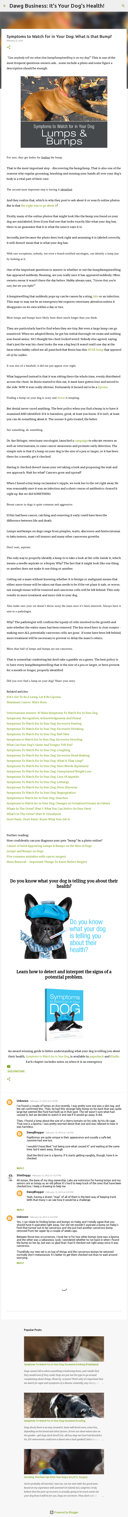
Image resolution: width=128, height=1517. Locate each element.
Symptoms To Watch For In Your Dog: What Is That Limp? (45, 760)
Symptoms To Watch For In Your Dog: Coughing (39, 750)
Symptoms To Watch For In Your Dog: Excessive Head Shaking (49, 755)
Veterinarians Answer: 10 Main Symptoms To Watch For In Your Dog (52, 713)
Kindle (114, 1056)
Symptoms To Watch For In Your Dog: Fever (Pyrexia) (42, 787)
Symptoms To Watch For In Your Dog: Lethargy (38, 782)
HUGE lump (95, 349)
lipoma (102, 387)
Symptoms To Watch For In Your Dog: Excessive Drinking (45, 728)
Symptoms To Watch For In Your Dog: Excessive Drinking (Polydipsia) (61, 1364)
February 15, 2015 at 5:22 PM (59, 1192)
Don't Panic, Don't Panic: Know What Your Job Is (39, 819)
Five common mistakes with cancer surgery (36, 856)
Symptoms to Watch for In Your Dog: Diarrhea (37, 798)
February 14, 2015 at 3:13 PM (43, 1101)
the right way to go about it (39, 205)
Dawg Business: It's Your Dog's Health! (56, 6)
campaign (81, 440)
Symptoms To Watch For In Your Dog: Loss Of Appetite (43, 776)
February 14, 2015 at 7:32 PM (59, 1132)
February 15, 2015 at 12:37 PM (46, 1175)
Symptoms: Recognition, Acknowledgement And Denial (44, 718)
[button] (9, 47)
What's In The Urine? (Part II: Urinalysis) (34, 814)
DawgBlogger (35, 1132)
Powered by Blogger (66, 1512)
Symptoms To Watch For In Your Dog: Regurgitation (41, 792)
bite (95, 296)
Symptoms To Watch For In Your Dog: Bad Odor (38, 734)
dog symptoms (16, 1071)
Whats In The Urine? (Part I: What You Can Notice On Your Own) (49, 808)
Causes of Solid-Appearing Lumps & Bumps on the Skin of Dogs (49, 846)
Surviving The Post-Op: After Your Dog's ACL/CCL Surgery (56, 1477)
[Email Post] (9, 1068)
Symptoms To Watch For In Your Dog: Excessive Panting (44, 723)
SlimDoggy (24, 1175)
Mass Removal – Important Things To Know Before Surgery (47, 861)
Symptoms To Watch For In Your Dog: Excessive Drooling (54, 1420)
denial (61, 397)
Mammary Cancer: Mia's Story (27, 702)
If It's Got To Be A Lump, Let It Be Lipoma (34, 697)
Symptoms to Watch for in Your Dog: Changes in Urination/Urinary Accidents (59, 803)
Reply (20, 1168)
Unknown (22, 1100)
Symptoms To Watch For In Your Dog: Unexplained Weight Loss (49, 771)
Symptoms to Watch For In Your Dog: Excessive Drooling (45, 739)
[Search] (109, 6)
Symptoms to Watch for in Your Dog (47, 1056)
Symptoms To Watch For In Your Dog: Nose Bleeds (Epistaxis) (47, 766)
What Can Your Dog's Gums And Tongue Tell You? (40, 744)
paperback (97, 1056)
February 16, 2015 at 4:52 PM (43, 1217)
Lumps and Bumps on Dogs (25, 851)
